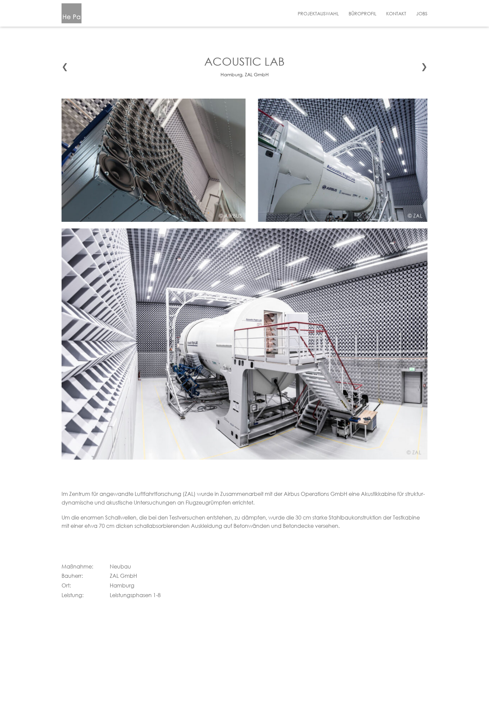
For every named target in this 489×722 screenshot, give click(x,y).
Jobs (421, 13)
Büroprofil (362, 13)
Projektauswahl (318, 13)
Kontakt (396, 13)
